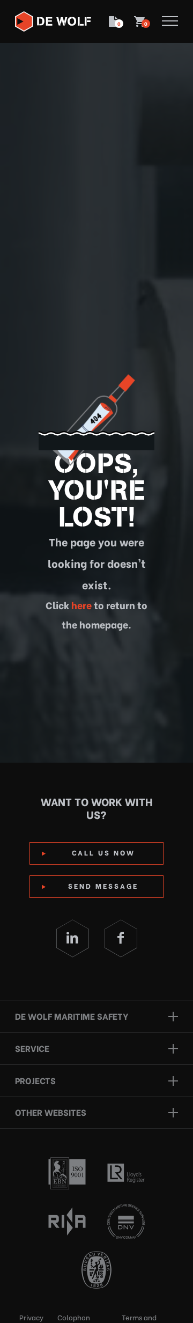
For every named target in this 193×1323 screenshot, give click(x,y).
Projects (35, 1080)
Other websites (50, 1112)
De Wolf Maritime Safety (71, 1016)
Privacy (31, 1317)
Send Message (103, 885)
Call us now (103, 852)
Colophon (73, 1317)
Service (32, 1048)
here (80, 604)
